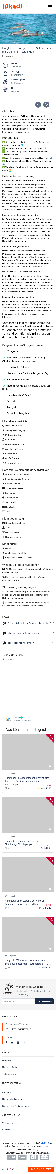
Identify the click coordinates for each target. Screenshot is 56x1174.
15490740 (45, 1143)
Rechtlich (6, 1092)
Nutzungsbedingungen (13, 1099)
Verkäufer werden (10, 1123)
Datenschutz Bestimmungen (15, 1106)
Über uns (6, 1060)
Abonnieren (45, 1001)
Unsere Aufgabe (9, 1067)
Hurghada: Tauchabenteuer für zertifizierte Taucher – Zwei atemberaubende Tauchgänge (27, 781)
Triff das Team (9, 1074)
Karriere (6, 1130)
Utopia (17, 717)
